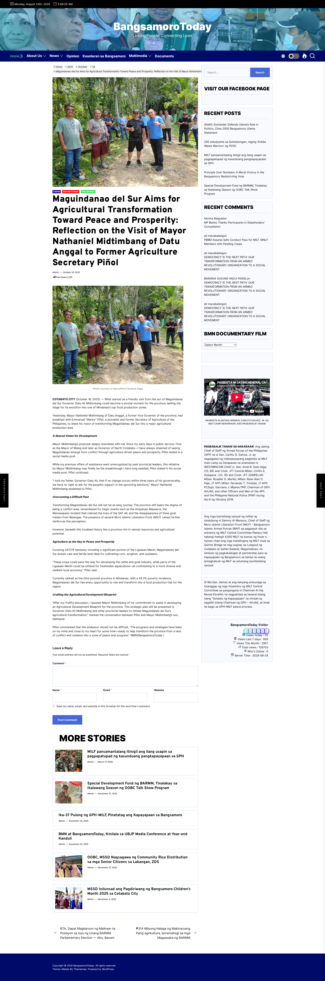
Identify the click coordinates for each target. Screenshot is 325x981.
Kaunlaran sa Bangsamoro (104, 56)
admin (55, 272)
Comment (59, 663)
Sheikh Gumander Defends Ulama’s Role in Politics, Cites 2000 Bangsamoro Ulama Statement (231, 128)
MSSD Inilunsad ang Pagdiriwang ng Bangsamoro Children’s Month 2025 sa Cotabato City (139, 891)
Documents (164, 56)
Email (107, 690)
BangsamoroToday (162, 26)
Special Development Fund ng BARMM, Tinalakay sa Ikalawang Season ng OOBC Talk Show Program (132, 785)
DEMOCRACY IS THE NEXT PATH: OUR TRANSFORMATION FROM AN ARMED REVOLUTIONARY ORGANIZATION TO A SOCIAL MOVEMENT (235, 263)
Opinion (73, 56)
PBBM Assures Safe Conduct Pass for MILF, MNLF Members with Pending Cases (236, 242)
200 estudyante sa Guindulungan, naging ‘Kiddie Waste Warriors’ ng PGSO (235, 144)
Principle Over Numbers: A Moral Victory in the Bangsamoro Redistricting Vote (234, 174)
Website (159, 690)
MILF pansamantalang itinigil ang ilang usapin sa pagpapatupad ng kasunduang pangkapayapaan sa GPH (135, 754)
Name (57, 690)
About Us (34, 56)
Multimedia (138, 56)
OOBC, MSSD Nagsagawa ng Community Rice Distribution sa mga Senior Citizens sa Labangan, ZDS (137, 859)
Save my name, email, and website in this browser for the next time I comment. (103, 706)
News (54, 56)
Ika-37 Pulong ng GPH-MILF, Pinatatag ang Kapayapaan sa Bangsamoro (120, 815)
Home (15, 56)
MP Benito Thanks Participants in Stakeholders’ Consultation (234, 224)
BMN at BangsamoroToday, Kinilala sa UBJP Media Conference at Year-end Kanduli (123, 836)
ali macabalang (213, 304)
